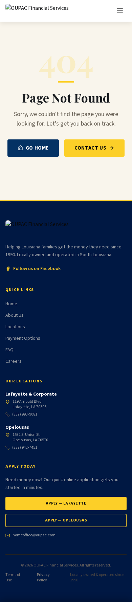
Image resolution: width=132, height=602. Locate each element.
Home (11, 303)
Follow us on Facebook (37, 268)
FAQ (9, 350)
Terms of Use (12, 577)
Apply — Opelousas (66, 520)
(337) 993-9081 (24, 414)
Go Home (37, 148)
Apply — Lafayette (66, 503)
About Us (14, 315)
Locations (15, 327)
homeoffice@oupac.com (34, 535)
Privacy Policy (43, 577)
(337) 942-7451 (24, 447)
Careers (13, 361)
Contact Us (90, 148)
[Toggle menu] (120, 11)
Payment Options (22, 338)
